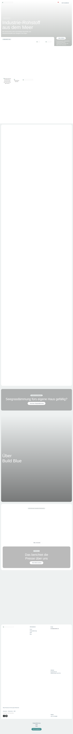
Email (52, 627)
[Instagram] (4, 716)
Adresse (52, 670)
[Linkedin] (6, 716)
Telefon (52, 714)
